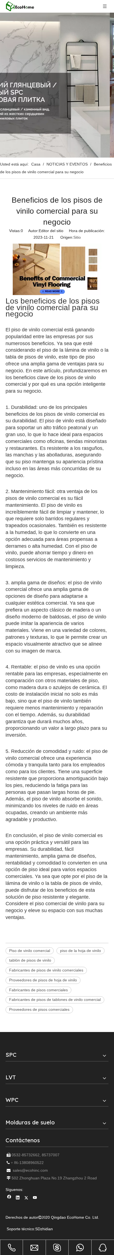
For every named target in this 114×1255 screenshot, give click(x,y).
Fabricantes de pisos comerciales (38, 990)
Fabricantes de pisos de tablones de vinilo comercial (55, 999)
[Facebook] (9, 1198)
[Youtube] (35, 1198)
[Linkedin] (17, 1198)
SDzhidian (44, 1229)
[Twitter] (26, 1198)
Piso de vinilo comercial (29, 950)
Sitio (77, 237)
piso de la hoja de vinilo (80, 950)
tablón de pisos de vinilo (30, 960)
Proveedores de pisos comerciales (39, 1009)
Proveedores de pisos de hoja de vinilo (43, 980)
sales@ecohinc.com (30, 1170)
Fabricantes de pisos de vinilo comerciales (46, 970)
